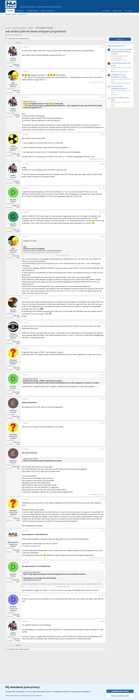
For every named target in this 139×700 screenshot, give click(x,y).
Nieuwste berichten (116, 46)
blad (51, 223)
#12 (103, 374)
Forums (10, 10)
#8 (103, 237)
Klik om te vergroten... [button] (63, 255)
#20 (103, 621)
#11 (103, 348)
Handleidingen (32, 10)
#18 (103, 562)
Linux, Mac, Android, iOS (119, 60)
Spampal (33, 326)
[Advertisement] (44, 22)
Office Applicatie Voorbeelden (120, 83)
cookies (27, 691)
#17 (103, 531)
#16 (103, 499)
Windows (114, 94)
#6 (103, 188)
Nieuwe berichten (11, 14)
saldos (9, 35)
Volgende (18, 43)
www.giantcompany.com (31, 546)
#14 (103, 423)
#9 (103, 298)
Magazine (20, 10)
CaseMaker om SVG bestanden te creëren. (119, 75)
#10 (103, 322)
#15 (103, 449)
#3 (103, 97)
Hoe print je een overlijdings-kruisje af (119, 87)
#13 (103, 399)
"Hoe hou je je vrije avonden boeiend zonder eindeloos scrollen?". (121, 51)
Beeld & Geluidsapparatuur (119, 71)
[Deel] (100, 47)
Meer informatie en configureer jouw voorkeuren (23, 695)
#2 (103, 71)
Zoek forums (23, 14)
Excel (112, 106)
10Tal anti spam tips (71, 291)
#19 (103, 595)
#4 (103, 135)
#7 (103, 212)
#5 (103, 164)
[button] (54, 11)
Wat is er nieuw (47, 10)
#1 (103, 47)
